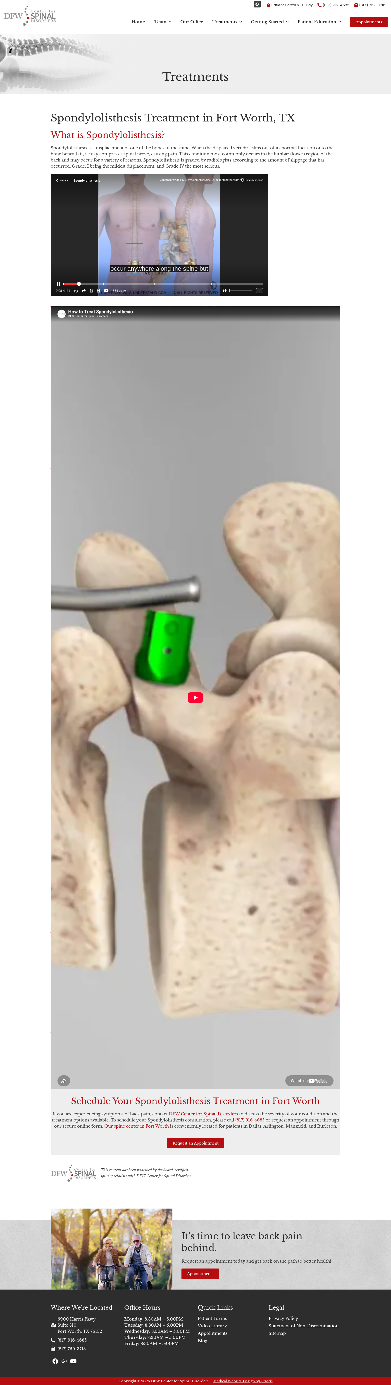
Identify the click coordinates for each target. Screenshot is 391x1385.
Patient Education (317, 21)
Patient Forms (212, 1318)
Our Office (191, 21)
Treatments (224, 21)
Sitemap (277, 1333)
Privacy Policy (283, 1318)
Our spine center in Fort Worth (136, 1126)
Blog (202, 1341)
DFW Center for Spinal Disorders (203, 1114)
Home (138, 21)
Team (160, 21)
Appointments (212, 1333)
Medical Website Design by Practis (243, 1381)
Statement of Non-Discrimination (304, 1326)
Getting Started (267, 21)
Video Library (212, 1326)
